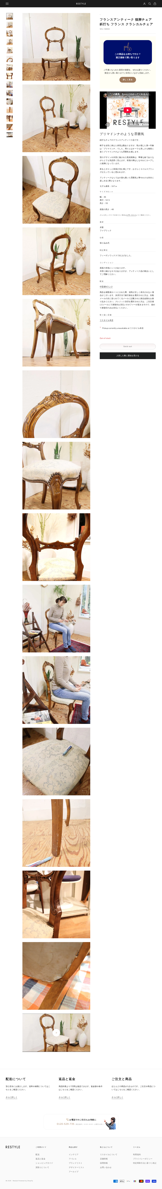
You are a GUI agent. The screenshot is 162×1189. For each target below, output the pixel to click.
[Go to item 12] (9, 110)
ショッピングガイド (44, 1163)
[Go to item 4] (9, 42)
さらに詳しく (11, 1097)
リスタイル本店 (106, 320)
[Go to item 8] (9, 76)
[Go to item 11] (9, 101)
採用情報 (104, 1163)
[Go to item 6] (9, 59)
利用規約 (137, 1154)
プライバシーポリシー (142, 1159)
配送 (37, 1154)
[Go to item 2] (9, 25)
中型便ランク (106, 286)
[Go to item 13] (9, 118)
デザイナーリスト (76, 1167)
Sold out (127, 346)
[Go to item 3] (9, 33)
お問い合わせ (131, 215)
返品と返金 (40, 1159)
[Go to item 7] (9, 67)
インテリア (74, 1154)
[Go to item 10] (9, 93)
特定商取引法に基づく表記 (144, 1163)
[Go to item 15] (9, 134)
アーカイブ (74, 1171)
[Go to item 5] (9, 50)
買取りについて (42, 1167)
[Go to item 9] (9, 84)
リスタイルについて (108, 1154)
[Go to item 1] (9, 16)
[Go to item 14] (9, 127)
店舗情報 (104, 1159)
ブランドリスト (75, 1163)
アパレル (72, 1159)
